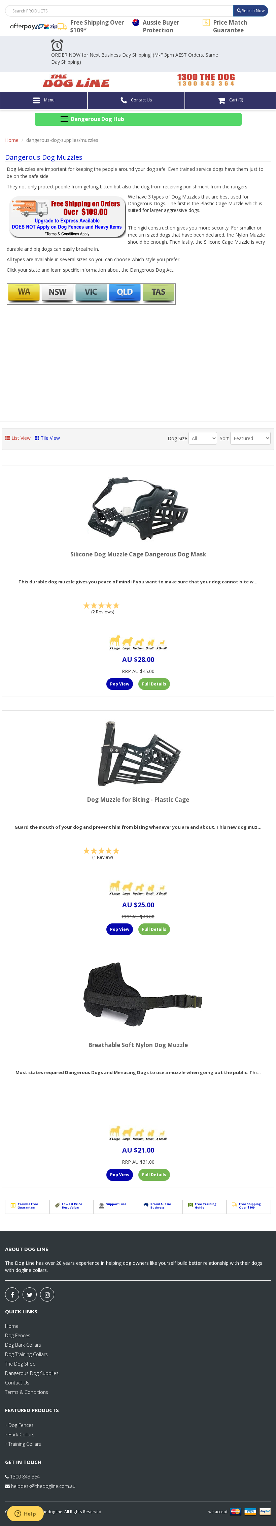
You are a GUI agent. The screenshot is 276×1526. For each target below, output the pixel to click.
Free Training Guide (205, 1206)
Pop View (119, 684)
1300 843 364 (24, 1476)
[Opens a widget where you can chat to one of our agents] (25, 1514)
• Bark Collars (19, 1434)
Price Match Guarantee (230, 26)
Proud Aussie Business (160, 1206)
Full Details (154, 684)
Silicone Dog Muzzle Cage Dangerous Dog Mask (138, 554)
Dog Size (177, 438)
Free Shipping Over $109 (250, 1206)
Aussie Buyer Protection (161, 26)
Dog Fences (17, 1335)
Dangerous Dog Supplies (32, 1373)
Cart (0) (235, 100)
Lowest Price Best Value (72, 1206)
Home (12, 140)
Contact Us (141, 100)
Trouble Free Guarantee (28, 1206)
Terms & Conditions (26, 1392)
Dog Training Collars (26, 1354)
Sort (224, 438)
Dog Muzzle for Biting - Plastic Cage (138, 799)
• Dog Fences (19, 1425)
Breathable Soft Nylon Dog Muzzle (138, 1045)
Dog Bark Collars (23, 1345)
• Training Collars (23, 1444)
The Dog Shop (20, 1364)
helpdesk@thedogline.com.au (43, 1486)
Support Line (116, 1204)
